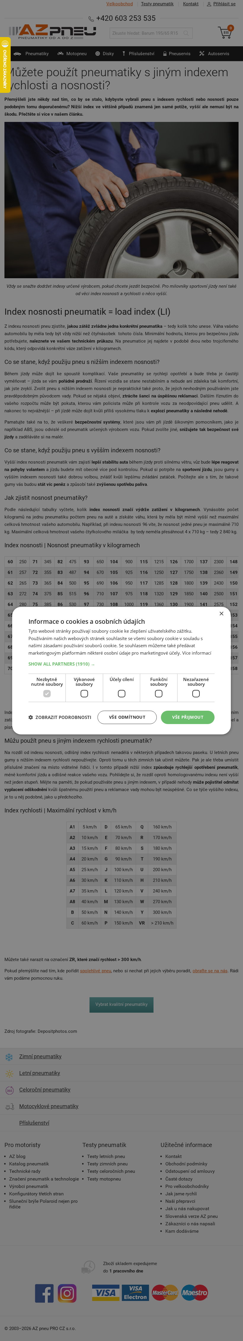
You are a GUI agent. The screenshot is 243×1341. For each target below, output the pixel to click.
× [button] (221, 613)
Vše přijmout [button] (187, 717)
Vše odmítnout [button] (127, 717)
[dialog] (121, 670)
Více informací (196, 653)
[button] (121, 663)
